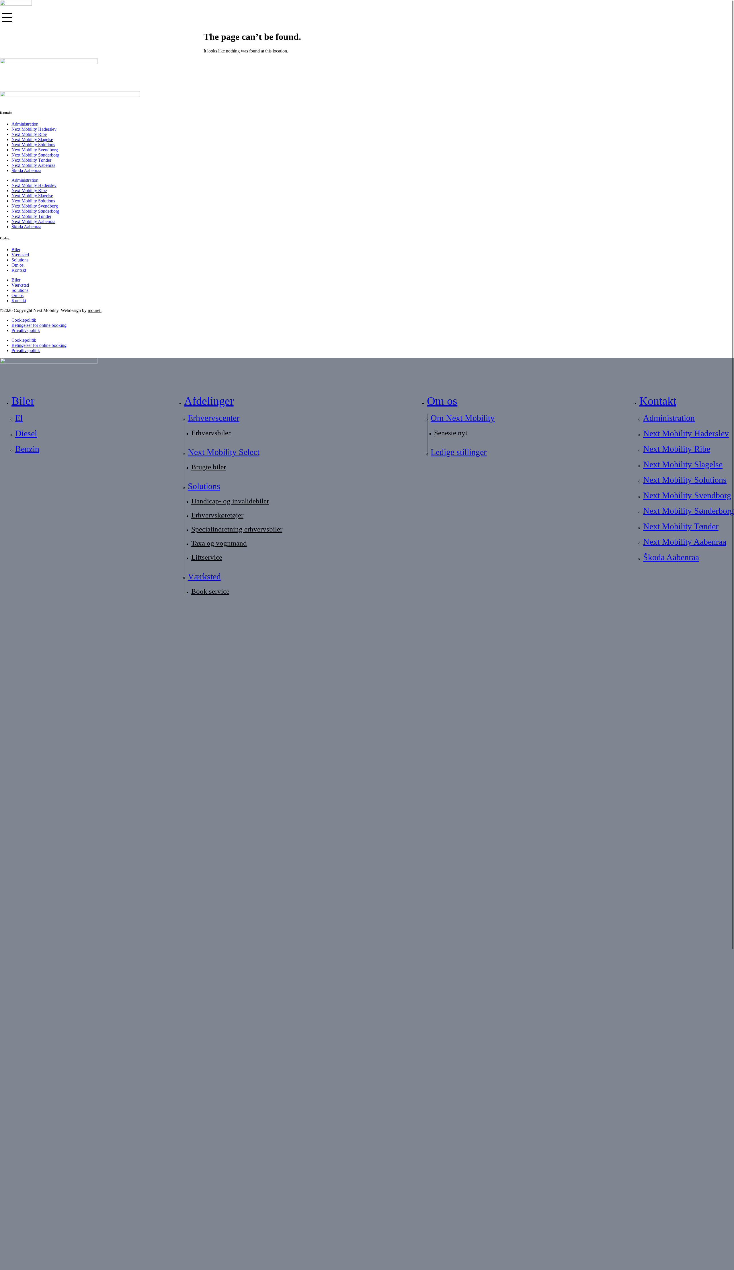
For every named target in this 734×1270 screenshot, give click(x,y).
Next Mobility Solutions (33, 144)
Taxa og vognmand (219, 543)
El (19, 418)
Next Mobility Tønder (31, 160)
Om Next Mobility (463, 418)
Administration (24, 124)
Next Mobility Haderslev (33, 129)
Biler (15, 249)
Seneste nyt (450, 433)
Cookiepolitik (23, 320)
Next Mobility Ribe (29, 134)
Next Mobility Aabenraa (33, 165)
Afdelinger (209, 401)
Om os (17, 265)
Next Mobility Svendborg (34, 149)
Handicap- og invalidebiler (230, 501)
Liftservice (206, 557)
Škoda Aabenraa (26, 170)
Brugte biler (208, 467)
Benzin (27, 449)
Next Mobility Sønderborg (35, 155)
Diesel (26, 433)
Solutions (19, 259)
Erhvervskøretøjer (217, 515)
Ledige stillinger (459, 452)
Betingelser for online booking (39, 325)
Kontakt (18, 270)
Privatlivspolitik (25, 330)
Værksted (20, 254)
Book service (210, 591)
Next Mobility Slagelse (32, 139)
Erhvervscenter (213, 418)
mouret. (94, 310)
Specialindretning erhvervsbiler (236, 529)
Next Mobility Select (223, 452)
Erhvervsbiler (211, 433)
